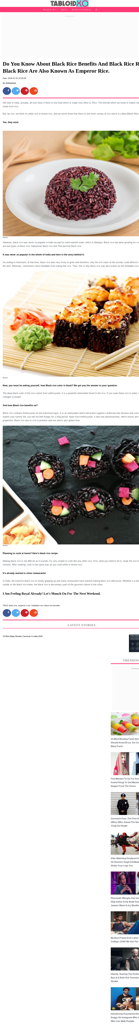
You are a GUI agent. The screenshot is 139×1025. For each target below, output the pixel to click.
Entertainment (82, 10)
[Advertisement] (69, 37)
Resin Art (50, 10)
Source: (5, 237)
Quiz (64, 10)
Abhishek (11, 83)
